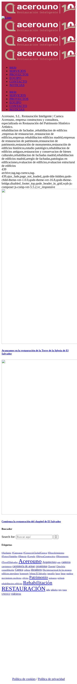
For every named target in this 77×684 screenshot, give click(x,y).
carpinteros (7, 566)
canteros (65, 562)
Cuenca (19, 569)
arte (59, 562)
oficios (25, 578)
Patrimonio (38, 577)
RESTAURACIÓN (23, 588)
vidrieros (16, 593)
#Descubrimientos (56, 553)
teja (60, 590)
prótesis (60, 578)
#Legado (31, 556)
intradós (51, 573)
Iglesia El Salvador (38, 573)
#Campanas (17, 553)
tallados (54, 590)
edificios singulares (10, 573)
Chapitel (51, 566)
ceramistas (41, 566)
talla (48, 590)
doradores (36, 569)
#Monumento (62, 556)
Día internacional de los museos (57, 570)
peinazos (53, 578)
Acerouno (30, 561)
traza (64, 590)
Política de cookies (24, 679)
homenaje (24, 573)
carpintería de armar (23, 566)
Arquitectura (49, 562)
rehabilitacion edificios (12, 583)
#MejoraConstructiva (45, 556)
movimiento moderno (12, 578)
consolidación (8, 570)
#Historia (22, 556)
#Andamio (6, 553)
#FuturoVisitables (9, 556)
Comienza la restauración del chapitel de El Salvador (31, 521)
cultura (27, 570)
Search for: (8, 536)
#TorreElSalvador (10, 562)
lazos (57, 573)
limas (63, 573)
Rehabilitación (37, 582)
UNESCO (6, 594)
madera (69, 573)
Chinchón (60, 566)
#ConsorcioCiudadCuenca (35, 553)
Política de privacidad (51, 679)
